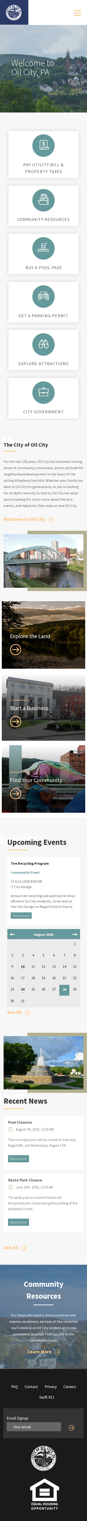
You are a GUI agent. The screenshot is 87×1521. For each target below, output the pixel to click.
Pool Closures (20, 1122)
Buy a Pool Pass (43, 267)
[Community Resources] (43, 199)
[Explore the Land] (15, 649)
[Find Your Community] (15, 793)
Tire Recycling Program (30, 863)
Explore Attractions (43, 363)
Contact (31, 1386)
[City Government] (43, 391)
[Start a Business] (15, 721)
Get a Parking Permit (43, 315)
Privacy (51, 1386)
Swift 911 (46, 1397)
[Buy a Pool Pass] (43, 247)
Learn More (39, 1351)
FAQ (14, 1386)
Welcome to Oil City (25, 519)
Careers (69, 1386)
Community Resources (43, 219)
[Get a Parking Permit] (43, 295)
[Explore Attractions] (43, 343)
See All (15, 1012)
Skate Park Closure (25, 1180)
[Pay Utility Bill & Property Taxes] (43, 144)
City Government (43, 411)
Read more (21, 915)
